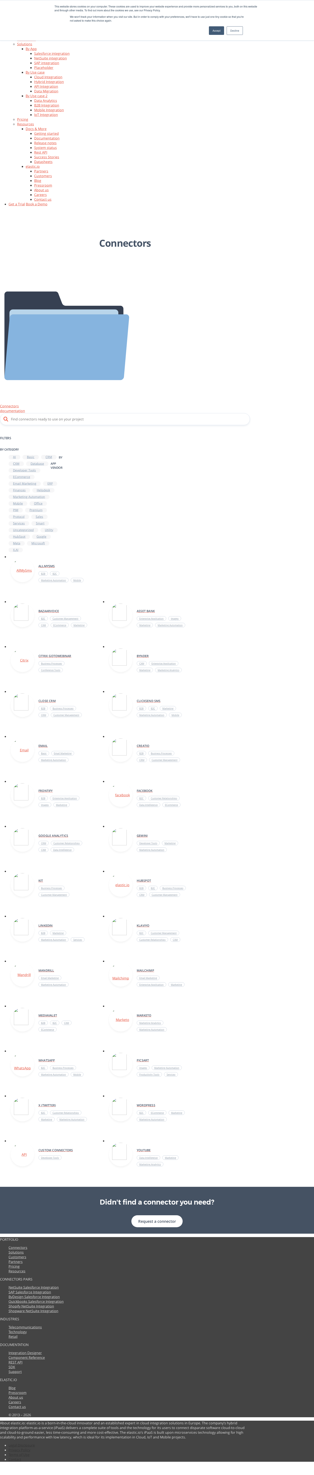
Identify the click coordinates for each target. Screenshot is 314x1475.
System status (45, 147)
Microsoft (38, 543)
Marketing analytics (168, 670)
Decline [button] (234, 30)
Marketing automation (29, 497)
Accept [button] (216, 30)
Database (37, 463)
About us (41, 190)
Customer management (65, 618)
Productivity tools (149, 1074)
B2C (55, 573)
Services (19, 523)
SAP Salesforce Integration (30, 1292)
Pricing (22, 119)
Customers (43, 176)
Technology (18, 1332)
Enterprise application (151, 618)
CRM (48, 457)
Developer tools (24, 470)
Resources (25, 124)
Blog (37, 180)
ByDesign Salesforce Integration (34, 1296)
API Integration (46, 86)
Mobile (18, 503)
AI (14, 457)
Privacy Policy (19, 1450)
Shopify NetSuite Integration (31, 1306)
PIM (15, 510)
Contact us (42, 199)
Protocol (19, 517)
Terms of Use (19, 1454)
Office (38, 503)
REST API (15, 1362)
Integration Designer (25, 1352)
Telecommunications (25, 1327)
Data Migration (46, 91)
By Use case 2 (36, 95)
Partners (41, 171)
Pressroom (43, 185)
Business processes (51, 663)
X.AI (15, 550)
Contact (15, 1459)
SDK (12, 1367)
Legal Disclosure (22, 1445)
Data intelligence (148, 804)
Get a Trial (17, 204)
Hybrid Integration (49, 81)
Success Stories (46, 157)
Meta (16, 543)
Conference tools (50, 670)
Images (175, 618)
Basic (30, 457)
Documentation (47, 138)
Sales (39, 517)
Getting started (46, 133)
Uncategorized (23, 530)
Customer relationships (164, 798)
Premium (36, 510)
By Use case (35, 72)
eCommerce (21, 477)
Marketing (144, 625)
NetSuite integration (50, 58)
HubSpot (19, 536)
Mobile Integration (49, 110)
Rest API (40, 152)
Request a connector (157, 1221)
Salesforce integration (52, 53)
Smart (40, 523)
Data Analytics (45, 100)
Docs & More (36, 128)
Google (41, 536)
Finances (19, 490)
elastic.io (33, 166)
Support (15, 1371)
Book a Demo (36, 204)
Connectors (18, 1247)
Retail (13, 1336)
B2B (43, 573)
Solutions (24, 44)
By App (31, 48)
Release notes (45, 143)
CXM (16, 463)
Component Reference (27, 1357)
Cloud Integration (48, 77)
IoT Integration (46, 114)
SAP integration (46, 63)
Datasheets (43, 161)
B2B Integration (46, 105)
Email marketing (24, 483)
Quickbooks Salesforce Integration (36, 1301)
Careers (40, 194)
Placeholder (43, 67)
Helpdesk (43, 490)
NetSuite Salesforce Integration (34, 1287)
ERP (50, 483)
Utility (49, 530)
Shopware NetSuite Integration (33, 1311)
